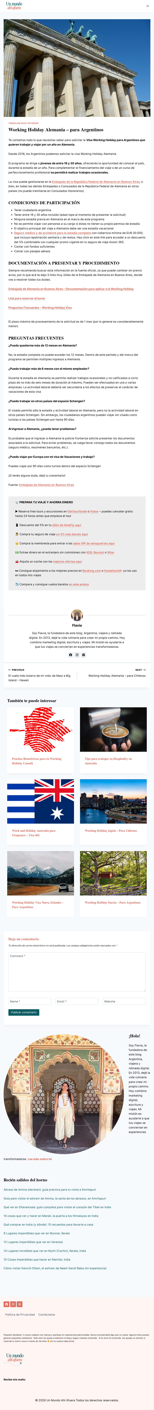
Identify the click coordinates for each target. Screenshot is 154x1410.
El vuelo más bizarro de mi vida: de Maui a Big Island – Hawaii (39, 675)
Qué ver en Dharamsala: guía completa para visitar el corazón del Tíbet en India (57, 1207)
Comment (17, 956)
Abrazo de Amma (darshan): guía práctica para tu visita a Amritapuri (50, 1189)
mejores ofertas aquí (67, 561)
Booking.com (92, 570)
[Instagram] (13, 1304)
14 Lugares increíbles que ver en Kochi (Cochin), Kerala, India (45, 1251)
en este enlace (79, 584)
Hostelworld (112, 570)
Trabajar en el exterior (23, 123)
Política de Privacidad (20, 1314)
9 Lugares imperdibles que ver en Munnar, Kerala (37, 1233)
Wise (110, 552)
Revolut (99, 552)
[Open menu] (147, 6)
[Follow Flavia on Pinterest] (83, 655)
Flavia (77, 625)
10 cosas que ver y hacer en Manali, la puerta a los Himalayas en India (51, 1216)
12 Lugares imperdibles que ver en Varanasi (33, 1242)
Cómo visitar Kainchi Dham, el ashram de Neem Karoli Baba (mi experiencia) (55, 1268)
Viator (94, 511)
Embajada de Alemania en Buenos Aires (46, 485)
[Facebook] (6, 1304)
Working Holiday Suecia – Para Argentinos (113, 902)
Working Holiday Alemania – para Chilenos (117, 672)
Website (109, 1001)
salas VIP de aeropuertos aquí (94, 543)
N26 (89, 552)
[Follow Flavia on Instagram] (77, 655)
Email (62, 1001)
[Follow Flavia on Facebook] (70, 655)
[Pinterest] (19, 1304)
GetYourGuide (77, 511)
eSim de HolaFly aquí (66, 525)
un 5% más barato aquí (72, 534)
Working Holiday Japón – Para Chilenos (111, 830)
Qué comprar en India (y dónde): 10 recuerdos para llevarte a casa (48, 1224)
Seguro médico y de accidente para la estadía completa (52, 233)
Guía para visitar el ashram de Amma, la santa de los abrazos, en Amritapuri (55, 1198)
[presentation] (40, 729)
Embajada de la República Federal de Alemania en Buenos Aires (96, 182)
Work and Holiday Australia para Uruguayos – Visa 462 (33, 832)
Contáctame (46, 1314)
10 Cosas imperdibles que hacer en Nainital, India (37, 1259)
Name (15, 1001)
